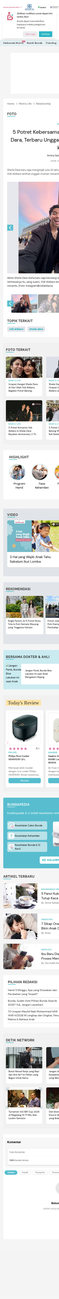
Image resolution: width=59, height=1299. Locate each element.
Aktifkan (46, 34)
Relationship (43, 103)
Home (10, 103)
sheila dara (36, 329)
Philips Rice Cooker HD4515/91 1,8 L (19, 758)
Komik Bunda (35, 42)
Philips (13, 752)
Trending (51, 42)
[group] (24, 303)
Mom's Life (25, 103)
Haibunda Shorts (13, 42)
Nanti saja (30, 34)
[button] (10, 228)
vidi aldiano (16, 329)
